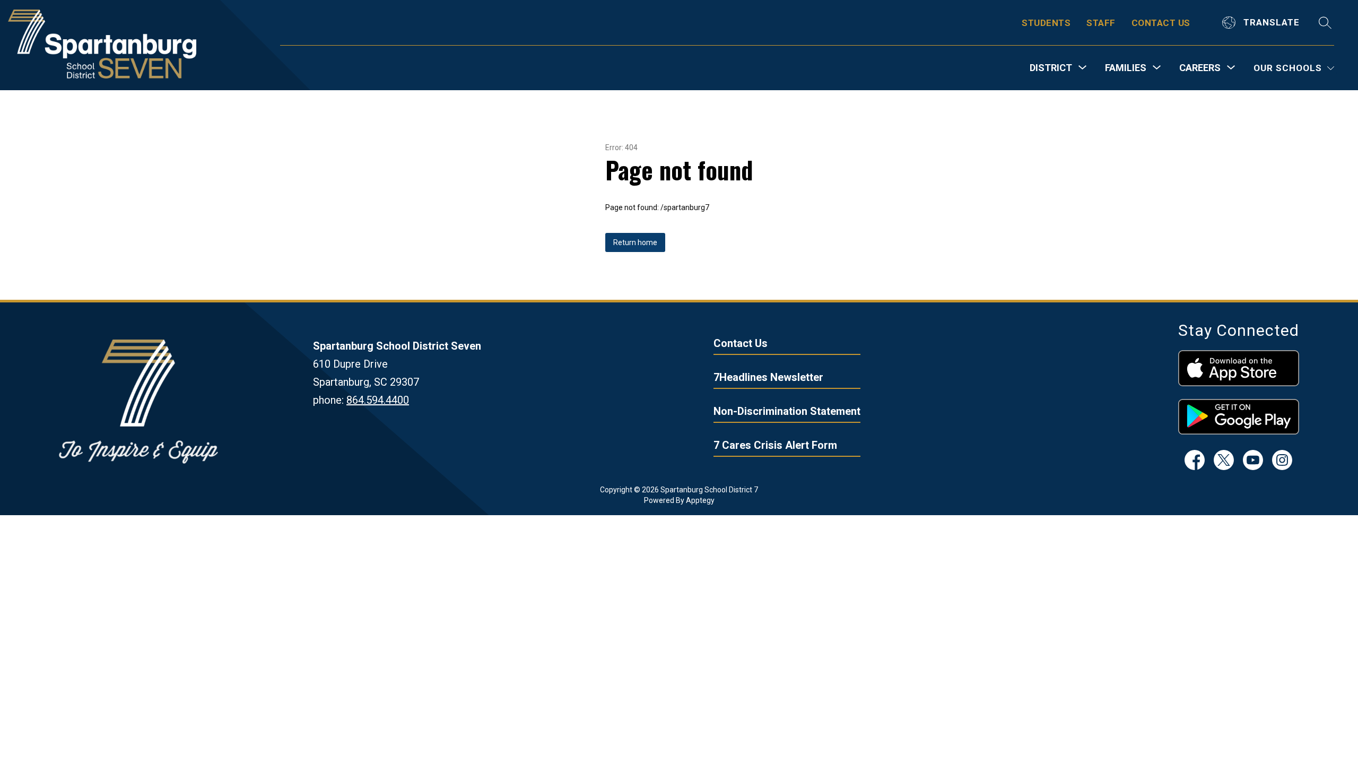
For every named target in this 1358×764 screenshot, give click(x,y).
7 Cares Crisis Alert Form (775, 445)
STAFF (1101, 23)
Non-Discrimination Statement (786, 411)
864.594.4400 (377, 400)
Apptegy (700, 500)
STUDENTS (1046, 23)
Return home (635, 242)
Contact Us (740, 343)
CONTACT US (1160, 23)
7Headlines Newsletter (768, 377)
